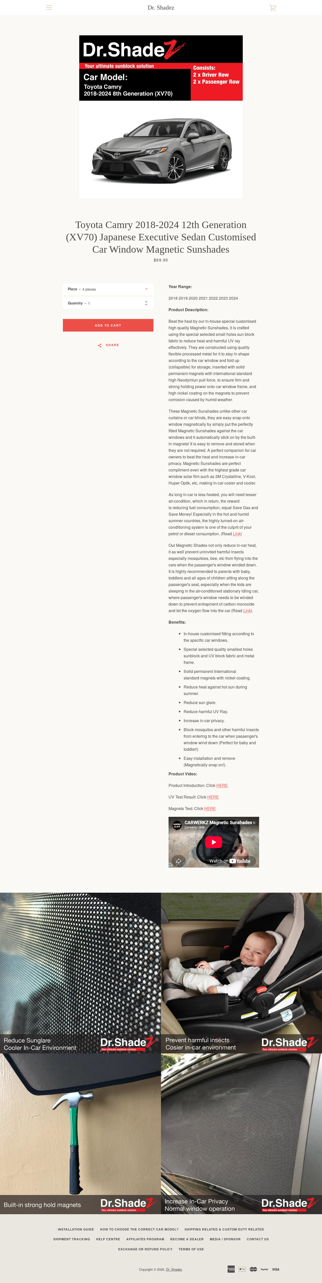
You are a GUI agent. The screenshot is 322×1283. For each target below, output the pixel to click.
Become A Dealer (187, 1239)
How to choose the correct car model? (139, 1229)
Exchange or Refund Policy (145, 1249)
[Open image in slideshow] (161, 116)
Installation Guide (76, 1229)
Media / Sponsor (225, 1239)
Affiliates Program (145, 1239)
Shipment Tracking (71, 1239)
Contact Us (258, 1239)
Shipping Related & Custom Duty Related (224, 1229)
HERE (222, 785)
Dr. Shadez (161, 7)
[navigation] (49, 7)
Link (236, 534)
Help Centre (108, 1239)
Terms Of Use (191, 1249)
